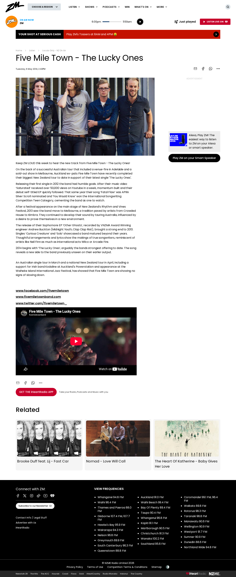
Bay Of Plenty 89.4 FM (155, 508)
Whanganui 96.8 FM (154, 518)
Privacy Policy (75, 567)
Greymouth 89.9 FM (111, 540)
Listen (32, 50)
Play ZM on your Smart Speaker (194, 146)
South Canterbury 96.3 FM (115, 545)
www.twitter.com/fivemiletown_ (41, 303)
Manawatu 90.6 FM (196, 521)
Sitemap (157, 567)
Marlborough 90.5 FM (155, 528)
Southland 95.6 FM (153, 544)
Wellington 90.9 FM (196, 527)
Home (19, 50)
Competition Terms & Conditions (127, 567)
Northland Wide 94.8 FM (200, 547)
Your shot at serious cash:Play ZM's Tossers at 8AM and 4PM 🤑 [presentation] (118, 34)
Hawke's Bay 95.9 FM (111, 525)
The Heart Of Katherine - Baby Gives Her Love (186, 444)
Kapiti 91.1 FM (149, 523)
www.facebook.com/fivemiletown (42, 290)
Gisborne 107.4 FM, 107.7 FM (114, 518)
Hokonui (124, 573)
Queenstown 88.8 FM (112, 551)
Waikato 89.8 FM (195, 506)
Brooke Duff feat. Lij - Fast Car (49, 444)
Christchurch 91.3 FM (154, 533)
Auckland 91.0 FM (152, 497)
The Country (136, 573)
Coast (65, 573)
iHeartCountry (93, 573)
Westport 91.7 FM (195, 532)
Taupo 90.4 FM (151, 513)
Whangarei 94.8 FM (111, 497)
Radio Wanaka (110, 573)
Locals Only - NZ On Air (54, 50)
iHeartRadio (22, 527)
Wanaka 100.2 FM (152, 539)
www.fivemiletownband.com (38, 297)
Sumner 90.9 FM (194, 537)
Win (127, 7)
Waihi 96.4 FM (107, 502)
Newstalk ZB (21, 573)
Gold (81, 573)
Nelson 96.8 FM (108, 535)
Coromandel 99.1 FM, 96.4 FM (201, 499)
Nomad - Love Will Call (118, 444)
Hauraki (55, 573)
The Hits (34, 573)
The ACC (45, 573)
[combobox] (218, 69)
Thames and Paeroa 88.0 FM (114, 509)
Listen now (20, 22)
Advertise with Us (26, 522)
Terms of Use (95, 567)
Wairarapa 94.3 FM (110, 530)
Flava (73, 573)
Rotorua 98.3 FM (195, 511)
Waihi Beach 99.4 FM (154, 502)
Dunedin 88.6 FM (195, 542)
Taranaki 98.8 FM (195, 516)
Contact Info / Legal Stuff (31, 517)
